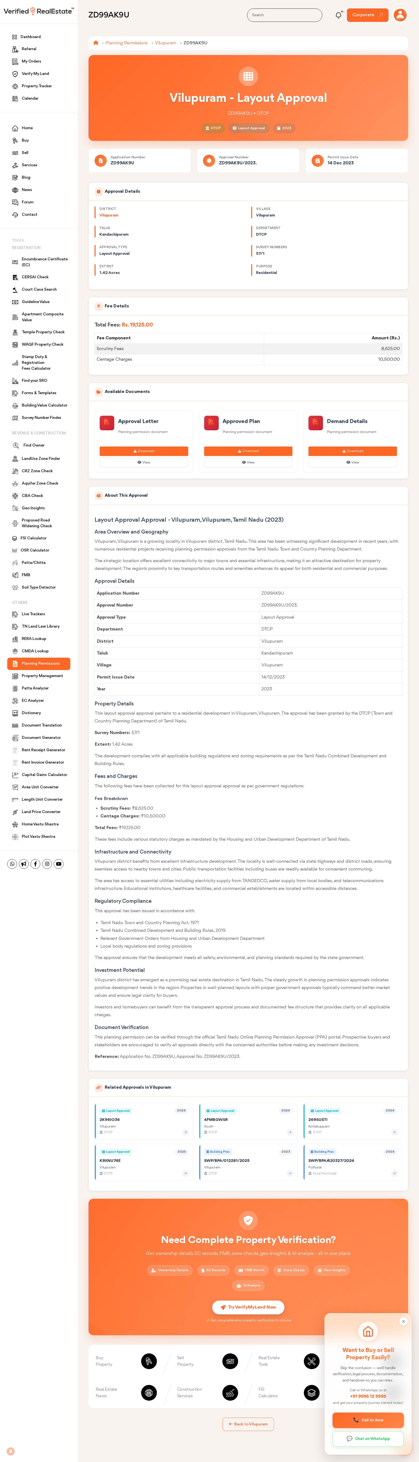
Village (263, 209)
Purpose (264, 266)
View (146, 462)
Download (146, 451)
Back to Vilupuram (251, 1424)
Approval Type (113, 247)
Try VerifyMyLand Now (252, 1307)
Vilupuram (165, 43)
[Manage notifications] (11, 1451)
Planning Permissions (126, 43)
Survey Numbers (271, 247)
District (107, 209)
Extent (106, 266)
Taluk (104, 228)
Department (268, 228)
